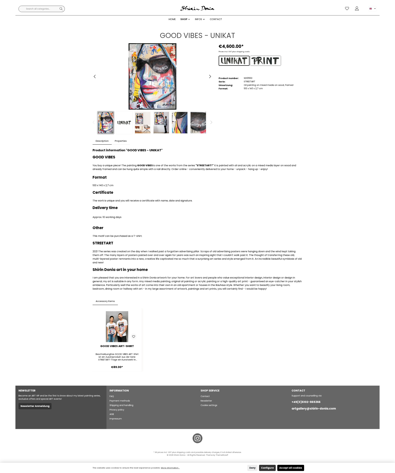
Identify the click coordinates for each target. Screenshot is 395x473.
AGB (112, 414)
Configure (267, 467)
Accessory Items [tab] (105, 301)
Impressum (116, 418)
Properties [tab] (121, 140)
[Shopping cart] (364, 7)
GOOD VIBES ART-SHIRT (117, 346)
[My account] (357, 8)
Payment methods (120, 400)
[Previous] (95, 76)
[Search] (61, 9)
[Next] (210, 76)
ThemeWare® (222, 455)
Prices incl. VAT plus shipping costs (234, 51)
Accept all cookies (290, 467)
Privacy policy (117, 409)
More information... (170, 467)
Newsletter (206, 400)
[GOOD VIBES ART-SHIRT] (117, 326)
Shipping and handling (121, 405)
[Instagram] (197, 438)
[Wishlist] (347, 8)
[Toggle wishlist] (134, 336)
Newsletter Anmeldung (35, 406)
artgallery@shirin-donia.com (314, 408)
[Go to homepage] (197, 9)
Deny (252, 467)
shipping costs (184, 452)
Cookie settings (209, 405)
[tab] (102, 141)
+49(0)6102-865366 (306, 402)
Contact (205, 396)
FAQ (112, 396)
